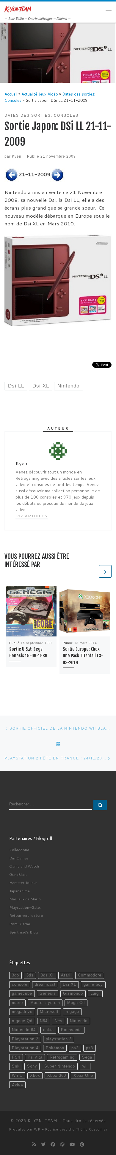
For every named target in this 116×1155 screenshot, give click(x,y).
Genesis (48, 993)
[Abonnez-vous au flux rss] (34, 1144)
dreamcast (45, 984)
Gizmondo (73, 993)
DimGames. (19, 858)
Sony (32, 1066)
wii (85, 1066)
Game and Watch (24, 866)
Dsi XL (69, 984)
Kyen (16, 156)
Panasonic (71, 1030)
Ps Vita (35, 1057)
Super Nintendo (59, 1066)
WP (37, 1129)
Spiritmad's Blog (23, 932)
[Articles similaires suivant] (105, 571)
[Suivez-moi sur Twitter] (43, 1144)
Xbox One (83, 1076)
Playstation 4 (25, 1048)
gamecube (22, 993)
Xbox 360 (56, 1076)
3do (15, 975)
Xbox (35, 1076)
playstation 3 (59, 1039)
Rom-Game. (20, 923)
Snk (16, 1066)
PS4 (16, 1057)
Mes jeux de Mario (25, 899)
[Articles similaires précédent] (91, 571)
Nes (58, 1021)
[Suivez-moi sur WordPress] (62, 1144)
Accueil (10, 94)
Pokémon (55, 1048)
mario (17, 1003)
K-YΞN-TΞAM (42, 1120)
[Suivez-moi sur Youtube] (72, 1144)
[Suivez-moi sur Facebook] (53, 1144)
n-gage (72, 1012)
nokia (48, 1030)
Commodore (89, 975)
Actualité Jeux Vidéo (39, 94)
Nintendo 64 (24, 1030)
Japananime (19, 890)
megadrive (22, 1012)
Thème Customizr (91, 1129)
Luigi (95, 993)
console (19, 984)
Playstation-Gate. (25, 907)
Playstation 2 (25, 1039)
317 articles (31, 516)
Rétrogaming (62, 1057)
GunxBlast (18, 874)
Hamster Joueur (23, 882)
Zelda (17, 1084)
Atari (65, 975)
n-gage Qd (22, 1021)
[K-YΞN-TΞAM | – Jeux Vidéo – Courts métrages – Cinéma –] (17, 9)
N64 (44, 1021)
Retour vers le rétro (26, 915)
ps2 (75, 1048)
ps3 (89, 1048)
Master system (45, 1003)
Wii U (17, 1076)
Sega (87, 1057)
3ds (30, 975)
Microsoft (49, 1012)
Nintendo (78, 1021)
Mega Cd (76, 1003)
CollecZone (19, 849)
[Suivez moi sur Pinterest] (82, 1144)
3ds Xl (47, 975)
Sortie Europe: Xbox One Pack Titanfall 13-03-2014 (83, 656)
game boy (93, 984)
